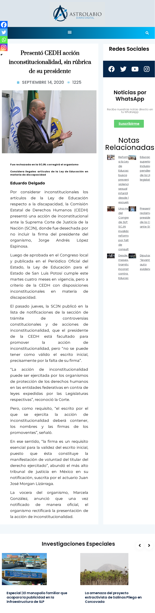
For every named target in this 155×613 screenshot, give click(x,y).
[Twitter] (4, 32)
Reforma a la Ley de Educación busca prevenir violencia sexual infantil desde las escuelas (125, 179)
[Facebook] (4, 24)
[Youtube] (134, 69)
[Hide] (1, 54)
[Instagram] (4, 47)
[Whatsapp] (4, 40)
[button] (70, 32)
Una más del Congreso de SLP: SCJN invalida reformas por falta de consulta (125, 228)
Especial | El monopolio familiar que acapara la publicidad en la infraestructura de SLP (37, 597)
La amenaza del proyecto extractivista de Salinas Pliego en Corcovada (113, 597)
